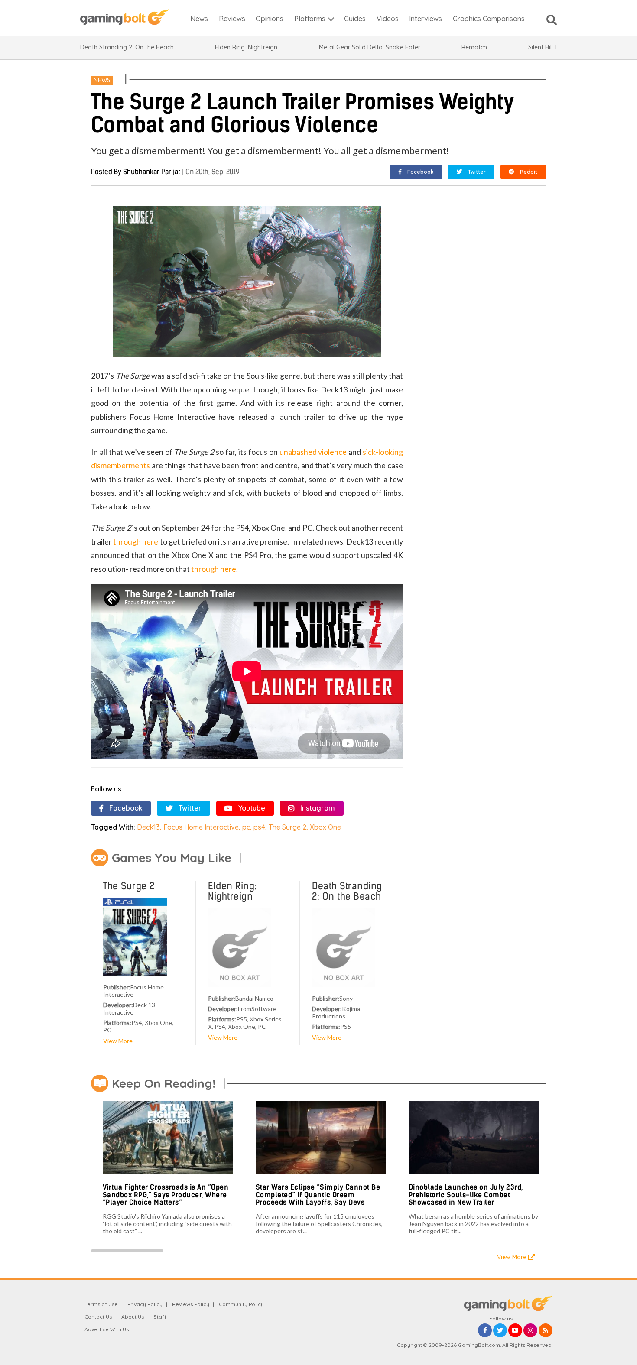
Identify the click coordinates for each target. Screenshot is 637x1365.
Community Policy (241, 1304)
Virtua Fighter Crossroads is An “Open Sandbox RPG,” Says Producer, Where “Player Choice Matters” (166, 1194)
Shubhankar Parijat (151, 172)
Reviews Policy (190, 1304)
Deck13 (148, 827)
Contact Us (98, 1316)
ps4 (259, 827)
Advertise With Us (106, 1329)
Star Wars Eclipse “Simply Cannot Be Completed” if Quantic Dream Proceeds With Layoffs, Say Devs (318, 1194)
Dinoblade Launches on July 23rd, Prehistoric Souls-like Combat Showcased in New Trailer (466, 1194)
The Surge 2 (287, 827)
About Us (132, 1316)
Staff (159, 1316)
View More (118, 1040)
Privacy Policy (144, 1304)
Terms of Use (101, 1304)
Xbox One (325, 827)
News (102, 80)
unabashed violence (313, 452)
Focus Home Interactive (201, 827)
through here (135, 541)
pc (246, 827)
